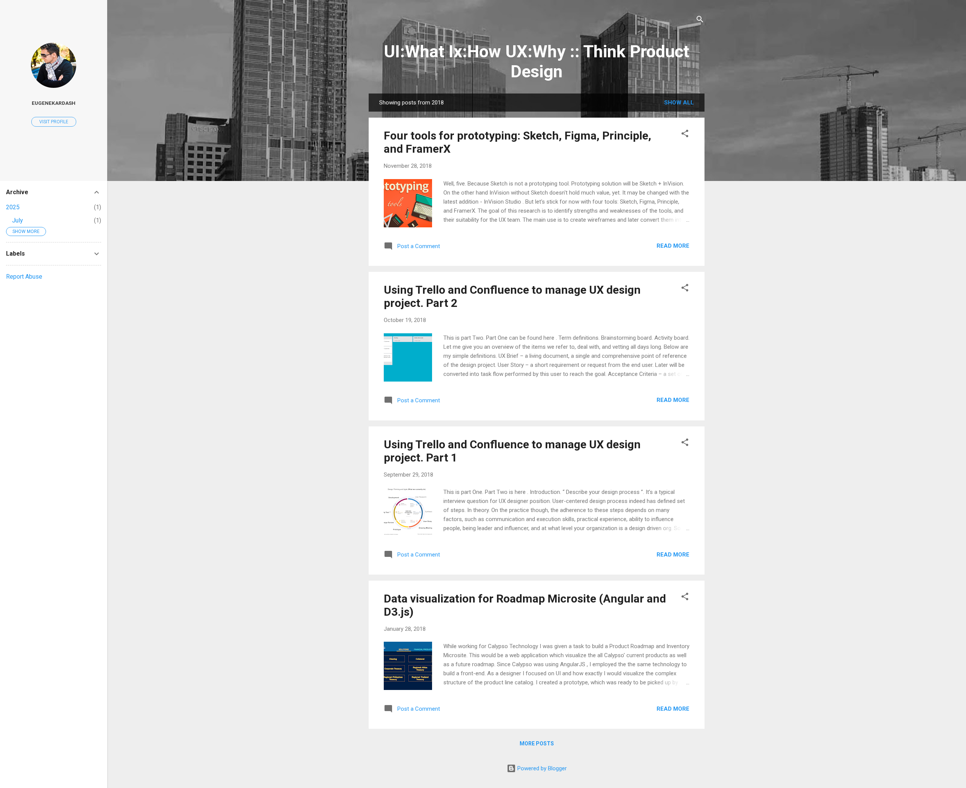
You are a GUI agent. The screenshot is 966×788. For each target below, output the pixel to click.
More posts (537, 743)
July (17, 220)
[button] (684, 135)
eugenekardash (53, 103)
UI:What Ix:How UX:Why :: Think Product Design (536, 61)
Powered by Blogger (541, 768)
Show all (679, 102)
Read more (673, 245)
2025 (13, 207)
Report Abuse (24, 276)
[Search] (700, 20)
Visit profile (53, 121)
